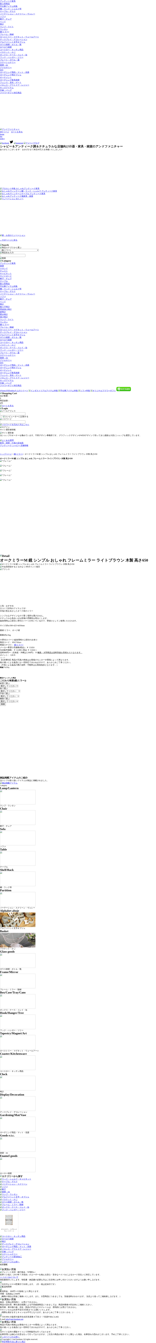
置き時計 (4, 314)
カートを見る (17, 132)
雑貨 (2, 266)
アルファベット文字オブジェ (12, 42)
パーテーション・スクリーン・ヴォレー (17, 14)
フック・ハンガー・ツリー (11, 57)
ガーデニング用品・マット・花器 (14, 72)
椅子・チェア (6, 19)
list (1, 136)
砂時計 (3, 312)
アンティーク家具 (8, 1)
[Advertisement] (73, 111)
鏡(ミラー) (4, 32)
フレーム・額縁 (7, 34)
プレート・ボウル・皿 (10, 60)
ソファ (3, 16)
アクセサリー (6, 68)
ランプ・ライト (7, 27)
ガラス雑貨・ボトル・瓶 (10, 45)
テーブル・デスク (8, 11)
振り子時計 (5, 307)
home (2, 134)
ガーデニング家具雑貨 (10, 80)
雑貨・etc (4, 65)
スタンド (4, 268)
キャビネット (6, 273)
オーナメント (6, 77)
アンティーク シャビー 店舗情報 (14, 445)
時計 (2, 24)
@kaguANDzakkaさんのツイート (14, 391)
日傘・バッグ (6, 90)
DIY (2, 70)
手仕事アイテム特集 (9, 6)
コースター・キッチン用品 (11, 50)
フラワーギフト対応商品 (10, 93)
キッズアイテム (7, 88)
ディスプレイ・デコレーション (13, 39)
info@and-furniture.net (14, 1319)
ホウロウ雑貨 (6, 47)
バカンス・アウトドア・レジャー (14, 85)
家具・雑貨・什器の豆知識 (11, 443)
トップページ (6, 454)
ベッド (3, 22)
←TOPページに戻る (8, 240)
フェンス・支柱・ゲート (10, 82)
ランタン (4, 29)
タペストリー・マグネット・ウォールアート (19, 37)
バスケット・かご (8, 52)
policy (2, 139)
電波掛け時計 (6, 309)
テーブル (4, 281)
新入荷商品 (5, 4)
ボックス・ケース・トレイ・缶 (13, 55)
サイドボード (6, 276)
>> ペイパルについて (9, 1277)
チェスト (4, 271)
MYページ (4, 132)
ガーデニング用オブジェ (10, 75)
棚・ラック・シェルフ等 (10, 9)
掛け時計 (4, 317)
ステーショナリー (8, 62)
